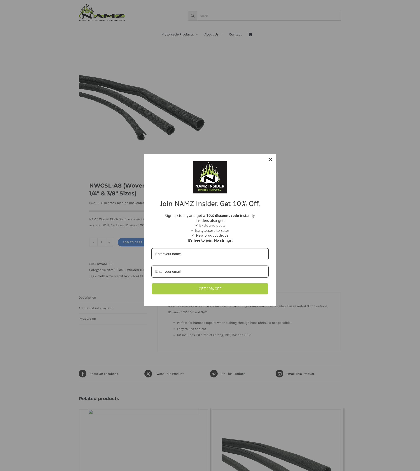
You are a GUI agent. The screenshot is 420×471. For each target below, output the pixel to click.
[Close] (270, 159)
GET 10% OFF (210, 289)
